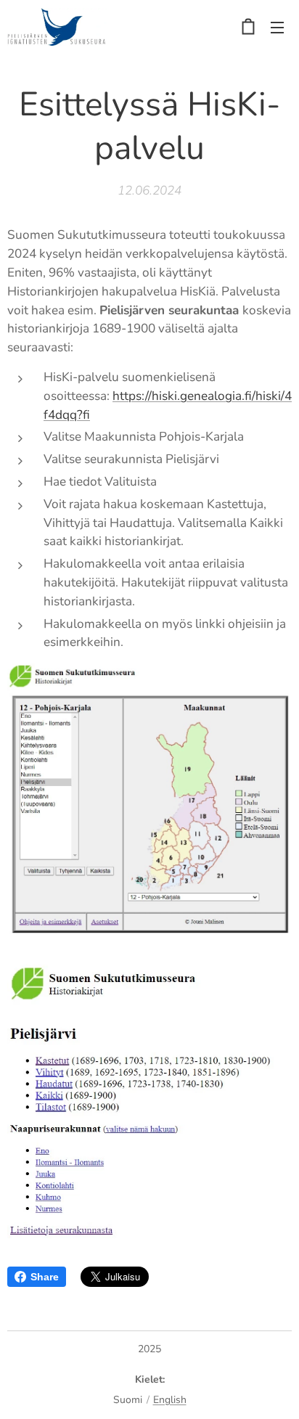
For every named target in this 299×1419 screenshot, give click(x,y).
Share (44, 1277)
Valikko (277, 26)
